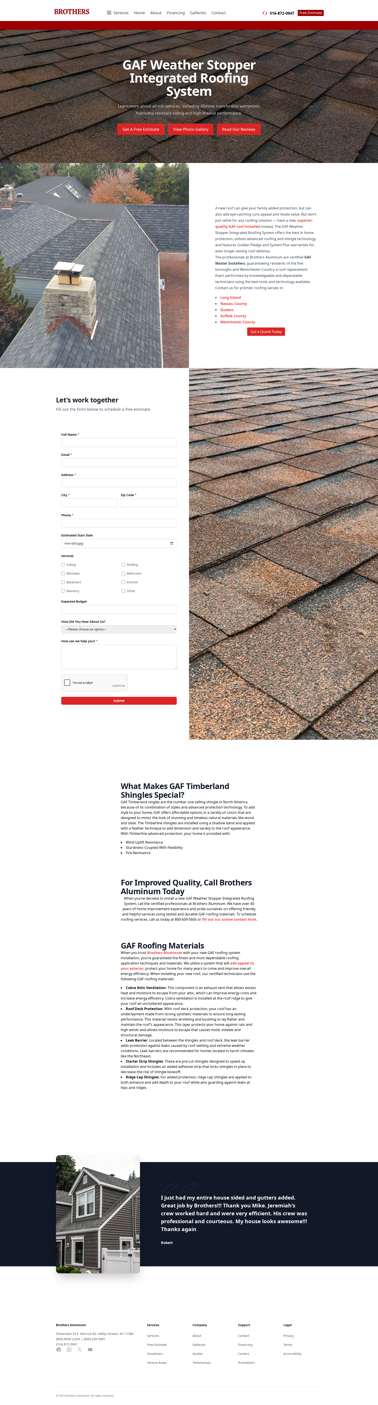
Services (67, 556)
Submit (119, 701)
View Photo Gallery (190, 129)
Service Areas (157, 1363)
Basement (73, 582)
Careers (243, 1354)
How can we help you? (79, 641)
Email (66, 455)
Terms (288, 1345)
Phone (67, 515)
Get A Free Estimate (140, 129)
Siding (71, 565)
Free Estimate (310, 12)
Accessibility (292, 1354)
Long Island (230, 297)
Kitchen (132, 582)
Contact (219, 12)
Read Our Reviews (239, 129)
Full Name (70, 434)
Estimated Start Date (77, 535)
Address (68, 475)
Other (131, 591)
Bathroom (134, 573)
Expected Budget (74, 601)
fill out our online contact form (229, 919)
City (65, 495)
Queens (227, 309)
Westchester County (237, 322)
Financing (176, 12)
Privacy (289, 1336)
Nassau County (233, 303)
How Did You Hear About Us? (83, 621)
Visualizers (155, 1354)
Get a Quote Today (266, 331)
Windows (73, 573)
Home (139, 12)
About (156, 12)
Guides (197, 1354)
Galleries (198, 12)
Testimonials (201, 1363)
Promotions (246, 1363)
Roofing (132, 565)
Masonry (72, 591)
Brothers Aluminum (164, 952)
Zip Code (128, 495)
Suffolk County (233, 315)
